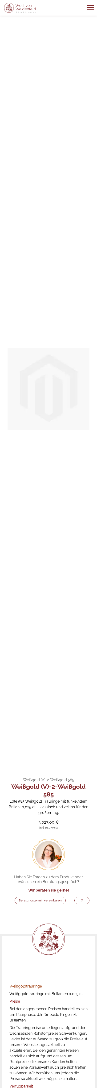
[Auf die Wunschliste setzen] (81, 900)
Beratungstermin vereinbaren (40, 900)
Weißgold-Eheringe (41, 766)
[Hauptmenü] (90, 8)
